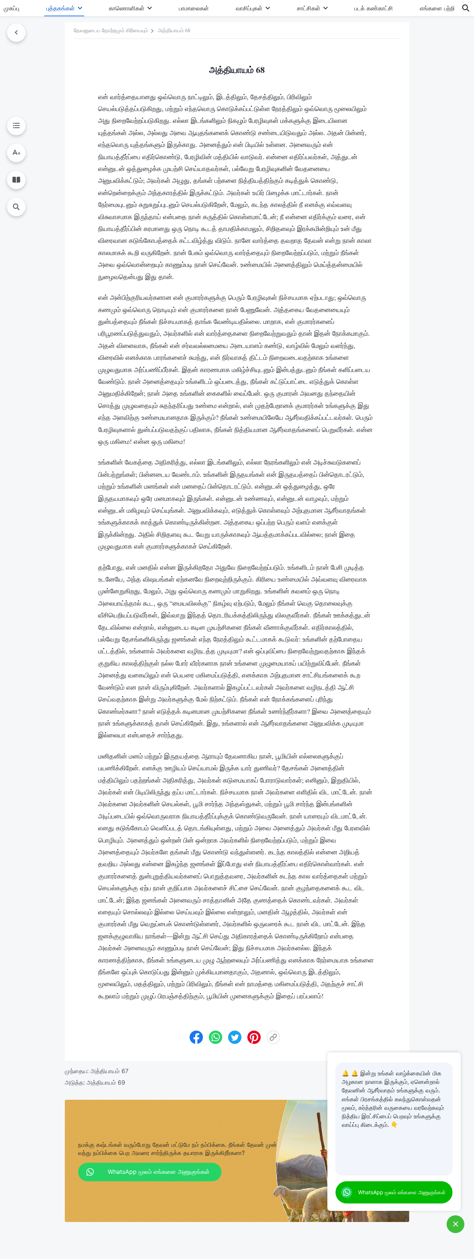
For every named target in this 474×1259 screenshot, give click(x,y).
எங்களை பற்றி (437, 8)
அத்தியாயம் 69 (106, 1082)
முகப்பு (11, 8)
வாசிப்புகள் (249, 8)
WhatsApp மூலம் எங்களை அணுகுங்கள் (401, 1192)
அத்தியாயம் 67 (109, 1071)
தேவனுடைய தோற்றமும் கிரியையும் (111, 30)
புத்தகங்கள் (60, 8)
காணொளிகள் (126, 8)
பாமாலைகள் (194, 8)
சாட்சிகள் (308, 8)
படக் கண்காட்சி (373, 8)
